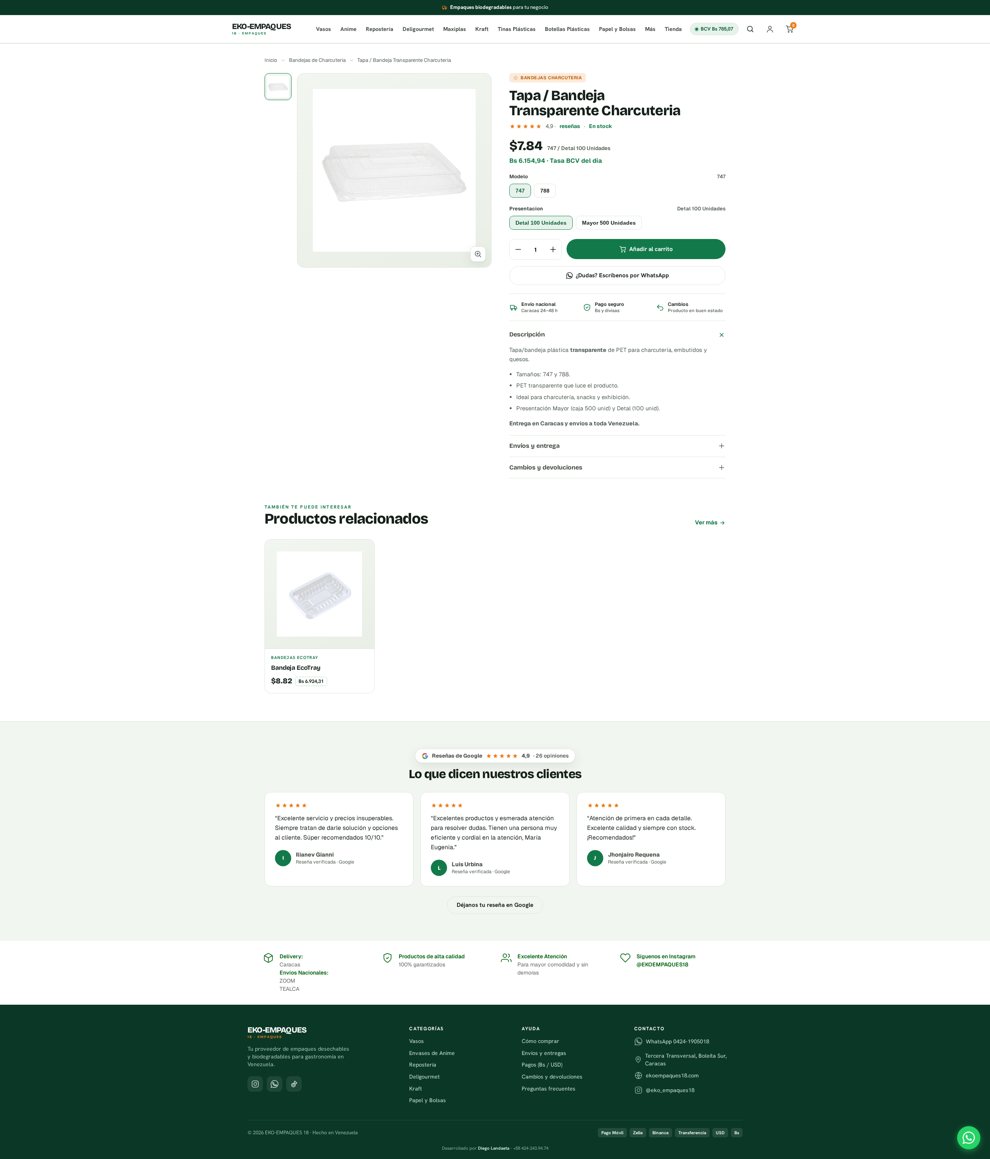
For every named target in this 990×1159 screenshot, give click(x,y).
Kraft (481, 29)
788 (545, 191)
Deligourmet (418, 29)
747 (520, 191)
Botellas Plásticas (567, 29)
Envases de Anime (432, 1053)
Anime (348, 29)
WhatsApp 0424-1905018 (677, 1041)
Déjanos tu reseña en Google (495, 905)
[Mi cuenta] (770, 29)
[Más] (553, 249)
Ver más (706, 522)
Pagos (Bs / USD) (542, 1064)
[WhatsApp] (968, 1137)
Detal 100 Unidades (541, 223)
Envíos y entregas (544, 1053)
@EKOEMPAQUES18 (662, 964)
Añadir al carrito (651, 249)
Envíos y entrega (534, 445)
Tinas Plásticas (517, 29)
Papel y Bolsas (617, 29)
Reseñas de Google (500, 755)
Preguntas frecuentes (548, 1088)
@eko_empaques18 (670, 1090)
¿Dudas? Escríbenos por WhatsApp (622, 275)
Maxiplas (454, 29)
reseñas (570, 126)
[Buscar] (750, 29)
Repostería (379, 29)
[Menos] (518, 249)
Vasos (323, 29)
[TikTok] (294, 1084)
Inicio (271, 60)
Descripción (527, 334)
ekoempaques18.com (672, 1075)
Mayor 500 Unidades (609, 223)
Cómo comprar (540, 1041)
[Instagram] (255, 1084)
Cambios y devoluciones (545, 467)
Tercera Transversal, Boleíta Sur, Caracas (686, 1059)
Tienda (673, 29)
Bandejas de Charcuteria (317, 60)
